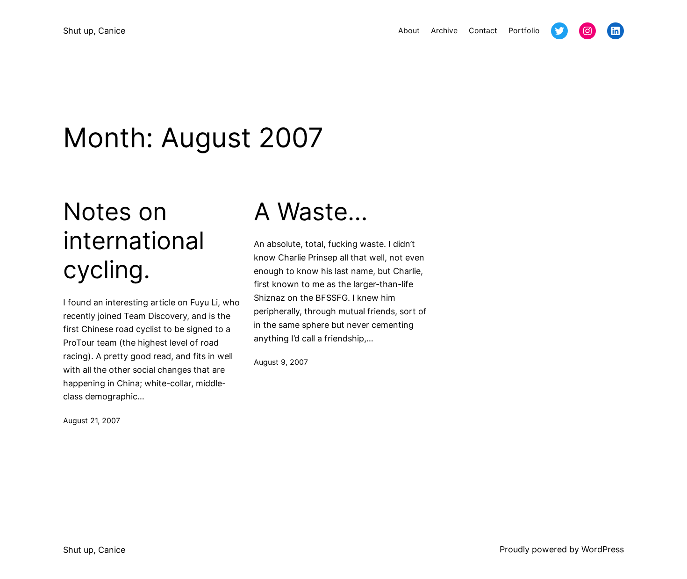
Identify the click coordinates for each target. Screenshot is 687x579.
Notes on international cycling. (133, 241)
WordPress (602, 549)
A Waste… (311, 211)
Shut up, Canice (94, 31)
